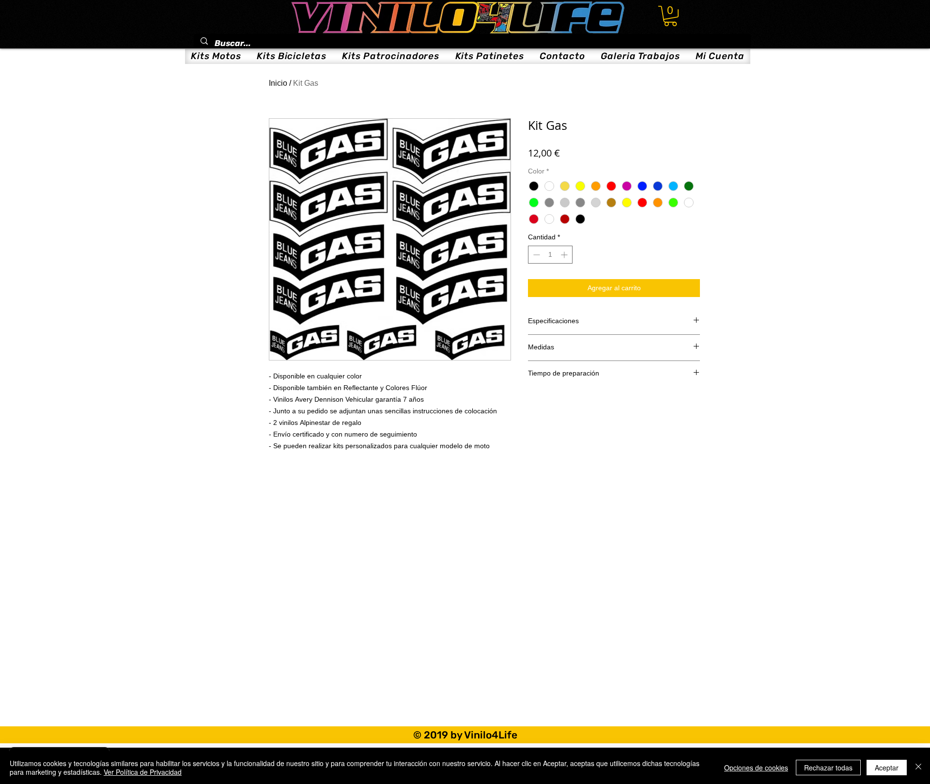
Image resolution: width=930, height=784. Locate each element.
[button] (670, 16)
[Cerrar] (918, 767)
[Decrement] (535, 254)
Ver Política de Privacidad (143, 772)
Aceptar (887, 767)
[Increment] (565, 254)
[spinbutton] (550, 254)
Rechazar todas (828, 767)
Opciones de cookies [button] (756, 767)
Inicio (278, 83)
